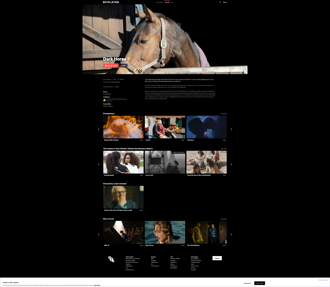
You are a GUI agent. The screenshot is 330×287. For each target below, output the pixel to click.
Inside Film (173, 262)
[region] (165, 282)
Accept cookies (259, 283)
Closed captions (108, 106)
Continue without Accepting (323, 279)
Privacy (193, 268)
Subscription (159, 2)
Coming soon (130, 270)
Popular (128, 264)
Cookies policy (195, 262)
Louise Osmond (115, 82)
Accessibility (195, 258)
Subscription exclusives (133, 258)
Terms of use (195, 266)
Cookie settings (247, 283)
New (152, 258)
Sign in (225, 2)
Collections (129, 266)
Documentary (107, 94)
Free (172, 2)
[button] (111, 66)
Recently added (130, 260)
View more (224, 113)
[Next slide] (231, 129)
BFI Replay (173, 268)
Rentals (167, 2)
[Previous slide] (99, 129)
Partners (193, 270)
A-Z (127, 268)
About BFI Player (196, 260)
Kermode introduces (132, 262)
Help (192, 264)
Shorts (172, 264)
